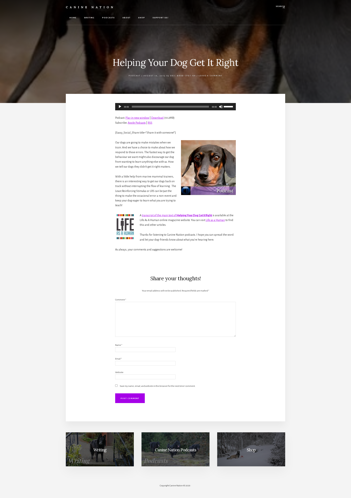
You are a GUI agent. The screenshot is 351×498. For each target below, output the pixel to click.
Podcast (135, 76)
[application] (175, 106)
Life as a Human (215, 220)
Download (157, 117)
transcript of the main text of (177, 215)
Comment (120, 300)
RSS (150, 122)
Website (119, 372)
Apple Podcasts (137, 122)
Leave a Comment (210, 76)
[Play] (120, 106)
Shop (251, 449)
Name (118, 345)
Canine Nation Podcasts (175, 449)
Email (118, 359)
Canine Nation (90, 7)
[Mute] (221, 106)
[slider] (229, 106)
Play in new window (137, 117)
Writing (99, 449)
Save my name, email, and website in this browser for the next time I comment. (157, 386)
